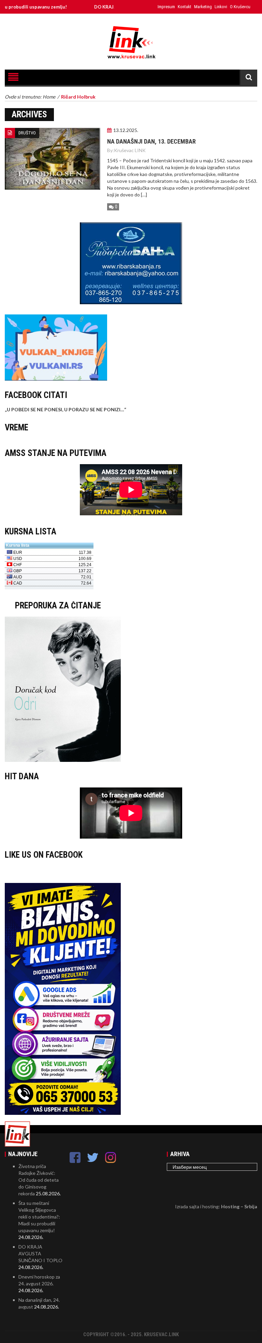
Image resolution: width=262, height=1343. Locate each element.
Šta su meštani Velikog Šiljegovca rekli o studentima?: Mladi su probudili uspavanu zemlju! (39, 1216)
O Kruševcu (240, 6)
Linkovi (221, 6)
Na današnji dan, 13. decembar (151, 141)
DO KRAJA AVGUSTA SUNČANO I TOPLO (40, 1253)
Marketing (203, 6)
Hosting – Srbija (239, 1206)
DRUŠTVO (27, 132)
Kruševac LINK (130, 150)
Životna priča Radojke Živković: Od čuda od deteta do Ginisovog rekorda (38, 1179)
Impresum (166, 6)
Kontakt (184, 6)
